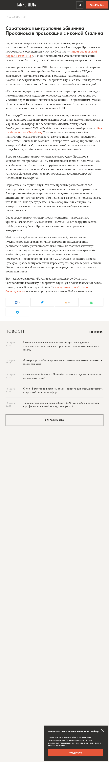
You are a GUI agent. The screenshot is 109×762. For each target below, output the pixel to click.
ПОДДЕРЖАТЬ (76, 752)
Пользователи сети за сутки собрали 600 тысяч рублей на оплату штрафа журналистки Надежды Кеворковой (61, 404)
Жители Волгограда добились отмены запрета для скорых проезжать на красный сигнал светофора (63, 390)
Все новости (96, 332)
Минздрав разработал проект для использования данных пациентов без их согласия (62, 362)
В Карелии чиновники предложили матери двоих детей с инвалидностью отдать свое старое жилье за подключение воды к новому (61, 346)
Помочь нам (97, 5)
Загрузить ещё (54, 419)
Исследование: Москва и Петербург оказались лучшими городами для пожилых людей (62, 376)
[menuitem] (5, 5)
